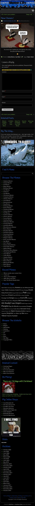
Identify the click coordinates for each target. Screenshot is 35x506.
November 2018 (7, 466)
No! (19, 300)
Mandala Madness (8, 408)
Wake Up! (18, 313)
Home (5, 324)
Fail (24, 292)
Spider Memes (7, 248)
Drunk (16, 293)
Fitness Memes (7, 217)
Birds (32, 288)
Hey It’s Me (6, 368)
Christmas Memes (8, 195)
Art (4, 333)
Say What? (17, 57)
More (4, 336)
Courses (12, 498)
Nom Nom (24, 300)
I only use (6, 275)
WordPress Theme (18, 504)
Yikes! (4, 315)
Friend (10, 295)
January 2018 (7, 471)
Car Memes (6, 190)
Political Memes (7, 236)
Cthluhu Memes (7, 199)
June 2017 (6, 478)
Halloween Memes (8, 222)
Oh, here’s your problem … (9, 15)
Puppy (2, 309)
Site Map (5, 338)
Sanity (14, 309)
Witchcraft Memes (8, 263)
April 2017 (6, 482)
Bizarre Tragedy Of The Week (4, 123)
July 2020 (6, 452)
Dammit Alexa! (24, 122)
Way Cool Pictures (8, 372)
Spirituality (6, 327)
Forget (6, 295)
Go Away (22, 295)
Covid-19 (17, 290)
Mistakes (3, 301)
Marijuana (30, 298)
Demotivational (7, 202)
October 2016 (7, 491)
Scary (28, 309)
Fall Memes (6, 213)
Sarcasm (23, 309)
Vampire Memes (7, 257)
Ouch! (23, 303)
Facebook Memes (8, 209)
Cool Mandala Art (8, 403)
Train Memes (7, 254)
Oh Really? (6, 303)
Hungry (11, 298)
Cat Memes (6, 193)
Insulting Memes (8, 225)
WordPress (11, 504)
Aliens (5, 288)
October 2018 (7, 468)
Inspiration (6, 331)
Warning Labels (7, 259)
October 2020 (7, 450)
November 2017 (7, 473)
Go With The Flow (8, 406)
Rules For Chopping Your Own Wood (17, 123)
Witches (26, 313)
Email (3, 97)
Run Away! (10, 309)
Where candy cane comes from (12, 273)
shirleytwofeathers (24, 21)
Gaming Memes (7, 220)
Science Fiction (4, 311)
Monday (7, 301)
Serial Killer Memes (8, 247)
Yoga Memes (7, 266)
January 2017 (7, 485)
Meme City (17, 3)
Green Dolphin (7, 412)
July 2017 (6, 476)
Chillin (6, 290)
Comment (4, 72)
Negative (15, 301)
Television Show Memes (10, 250)
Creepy (26, 290)
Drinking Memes (8, 206)
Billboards (27, 288)
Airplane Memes (8, 181)
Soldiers (23, 311)
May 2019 (6, 462)
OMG (13, 303)
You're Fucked (12, 316)
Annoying (10, 288)
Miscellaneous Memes (9, 227)
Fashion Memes (7, 215)
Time (15, 313)
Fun (4, 335)
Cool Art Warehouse (9, 415)
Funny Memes (7, 218)
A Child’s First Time (10, 122)
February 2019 (7, 464)
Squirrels (28, 311)
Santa (18, 309)
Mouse (11, 301)
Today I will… (29, 15)
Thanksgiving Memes (9, 252)
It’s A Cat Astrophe (8, 370)
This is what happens (10, 277)
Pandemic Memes (8, 232)
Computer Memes (8, 197)
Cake (2, 290)
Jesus (16, 298)
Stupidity (3, 313)
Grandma (27, 295)
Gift (19, 295)
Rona (6, 309)
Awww (17, 287)
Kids (21, 298)
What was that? (30, 122)
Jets (19, 298)
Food (3, 295)
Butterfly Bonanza (8, 414)
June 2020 (6, 453)
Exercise (21, 293)
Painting (30, 303)
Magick (5, 326)
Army (13, 288)
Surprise (10, 313)
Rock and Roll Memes (9, 240)
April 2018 (6, 469)
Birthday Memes (8, 188)
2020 (2, 288)
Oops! (28, 57)
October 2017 (7, 475)
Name (3, 91)
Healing (5, 329)
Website (4, 103)
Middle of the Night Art (9, 410)
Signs (13, 311)
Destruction (8, 293)
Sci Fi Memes (7, 243)
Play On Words (13, 306)
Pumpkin (29, 306)
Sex (10, 311)
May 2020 (6, 455)
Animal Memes (11, 57)
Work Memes (7, 264)
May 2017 (6, 480)
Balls (21, 288)
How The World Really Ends (12, 280)
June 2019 (6, 460)
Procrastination (22, 306)
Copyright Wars (7, 340)
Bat (24, 288)
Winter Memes (7, 261)
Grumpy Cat (5, 298)
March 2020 (6, 457)
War (23, 313)
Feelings (29, 293)
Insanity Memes (7, 224)
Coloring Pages (7, 366)
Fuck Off (15, 295)
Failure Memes (7, 211)
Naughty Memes (8, 231)
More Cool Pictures (8, 373)
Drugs (13, 293)
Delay (3, 293)
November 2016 (7, 489)
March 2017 (6, 483)
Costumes (12, 290)
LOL (26, 298)
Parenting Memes (8, 234)
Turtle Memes (7, 256)
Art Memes (6, 185)
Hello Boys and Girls (9, 278)
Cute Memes (6, 201)
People (4, 306)
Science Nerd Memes (9, 245)
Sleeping (18, 311)
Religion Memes (8, 238)
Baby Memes (7, 186)
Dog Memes (6, 204)
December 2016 (7, 487)
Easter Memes (7, 208)
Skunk (32, 57)
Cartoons (6, 192)
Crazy (22, 290)
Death (30, 290)
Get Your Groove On (9, 405)
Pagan (26, 303)
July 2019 (6, 459)
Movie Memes (7, 229)
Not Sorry (30, 301)
